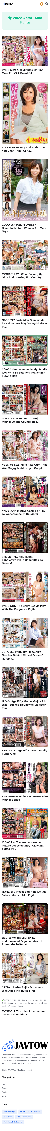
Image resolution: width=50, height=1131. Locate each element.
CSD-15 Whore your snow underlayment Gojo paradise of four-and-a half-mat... (22, 941)
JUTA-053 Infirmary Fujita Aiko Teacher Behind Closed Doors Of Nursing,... (23, 655)
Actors (4, 1088)
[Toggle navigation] (36, 4)
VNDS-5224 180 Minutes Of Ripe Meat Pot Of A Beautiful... (22, 71)
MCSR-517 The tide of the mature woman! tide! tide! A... (23, 1013)
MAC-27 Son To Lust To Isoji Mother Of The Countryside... (20, 420)
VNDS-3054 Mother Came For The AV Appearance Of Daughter (23, 512)
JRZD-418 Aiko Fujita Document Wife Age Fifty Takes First (22, 989)
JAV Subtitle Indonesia (13, 1122)
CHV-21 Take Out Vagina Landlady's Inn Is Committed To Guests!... (22, 560)
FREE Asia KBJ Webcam (30, 1112)
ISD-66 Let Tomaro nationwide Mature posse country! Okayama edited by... (23, 845)
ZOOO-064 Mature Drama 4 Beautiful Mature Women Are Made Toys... (24, 228)
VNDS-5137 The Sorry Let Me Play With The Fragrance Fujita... (24, 607)
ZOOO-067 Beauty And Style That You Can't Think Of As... (23, 149)
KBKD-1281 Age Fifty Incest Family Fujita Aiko (24, 752)
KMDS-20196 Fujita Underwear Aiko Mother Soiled (25, 798)
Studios (5, 1092)
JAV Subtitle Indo (24, 1117)
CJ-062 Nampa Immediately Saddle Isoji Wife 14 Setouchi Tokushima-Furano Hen (24, 372)
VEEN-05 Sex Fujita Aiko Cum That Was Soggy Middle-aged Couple (24, 466)
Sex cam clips (9, 1112)
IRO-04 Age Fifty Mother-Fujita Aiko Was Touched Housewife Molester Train (25, 704)
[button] (46, 4)
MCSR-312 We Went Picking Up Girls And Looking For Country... (23, 276)
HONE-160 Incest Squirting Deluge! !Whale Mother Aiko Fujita (24, 893)
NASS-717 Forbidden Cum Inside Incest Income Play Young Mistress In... (25, 323)
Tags (4, 1096)
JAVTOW (12, 1070)
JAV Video (8, 1117)
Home (4, 1084)
